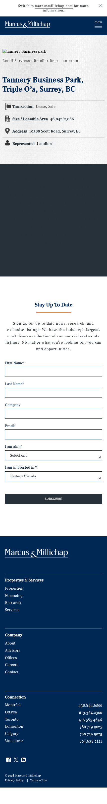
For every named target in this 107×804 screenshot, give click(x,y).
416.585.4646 (90, 719)
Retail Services (16, 60)
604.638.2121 (90, 741)
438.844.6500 (90, 705)
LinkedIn (23, 760)
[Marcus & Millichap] (27, 25)
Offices (11, 657)
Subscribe (53, 499)
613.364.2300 (90, 712)
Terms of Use (38, 780)
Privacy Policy (14, 780)
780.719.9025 (91, 726)
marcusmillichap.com (54, 6)
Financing (14, 595)
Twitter (16, 760)
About (10, 643)
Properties (14, 588)
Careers (11, 664)
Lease (41, 106)
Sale (51, 106)
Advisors (12, 650)
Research (13, 602)
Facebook (8, 760)
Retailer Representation (56, 60)
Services (12, 609)
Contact (11, 672)
